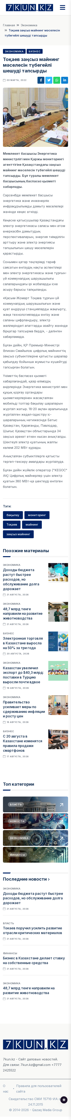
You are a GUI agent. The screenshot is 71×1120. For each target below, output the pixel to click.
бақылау (13, 515)
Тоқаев (12, 524)
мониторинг (37, 515)
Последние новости (25, 879)
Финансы (10, 953)
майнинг (32, 524)
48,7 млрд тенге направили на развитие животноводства (23, 613)
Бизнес (35, 51)
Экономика (29, 25)
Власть (8, 923)
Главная (9, 25)
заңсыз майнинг (18, 534)
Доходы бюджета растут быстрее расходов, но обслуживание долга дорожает (21, 579)
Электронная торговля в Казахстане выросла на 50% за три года (23, 643)
